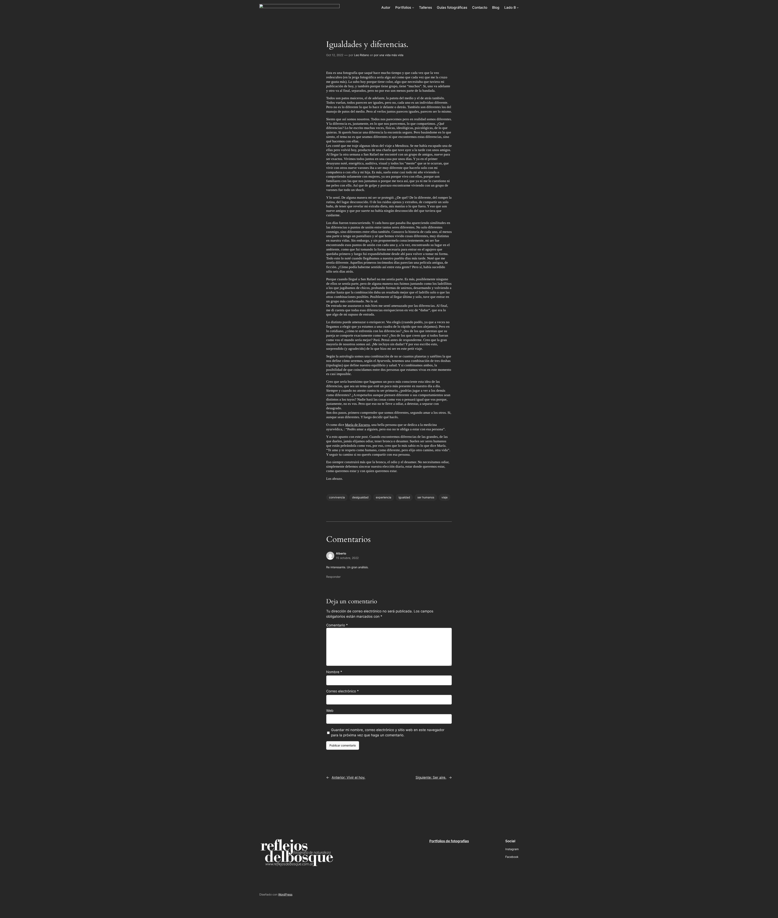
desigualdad (360, 497)
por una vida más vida (388, 55)
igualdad (404, 497)
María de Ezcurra (357, 425)
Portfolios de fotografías (449, 841)
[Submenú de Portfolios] (413, 7)
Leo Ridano (361, 55)
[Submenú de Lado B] (518, 7)
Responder (333, 576)
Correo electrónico (342, 691)
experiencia (383, 497)
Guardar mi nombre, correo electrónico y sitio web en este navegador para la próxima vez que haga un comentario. (387, 732)
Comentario (337, 625)
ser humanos (425, 497)
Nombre (334, 672)
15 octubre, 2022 (347, 558)
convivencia (337, 497)
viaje (444, 497)
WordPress (285, 894)
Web (329, 711)
